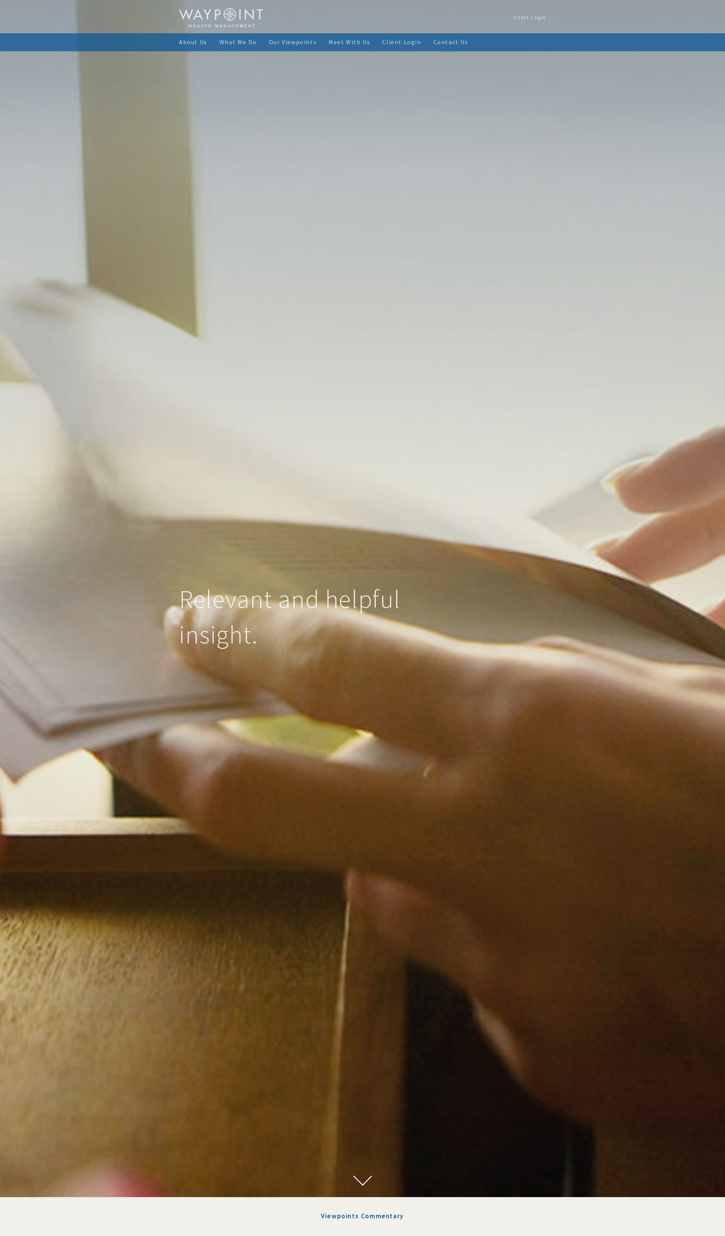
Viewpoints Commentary (362, 1216)
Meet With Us (349, 42)
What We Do (238, 42)
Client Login (529, 17)
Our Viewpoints (292, 42)
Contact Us (450, 42)
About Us (193, 42)
